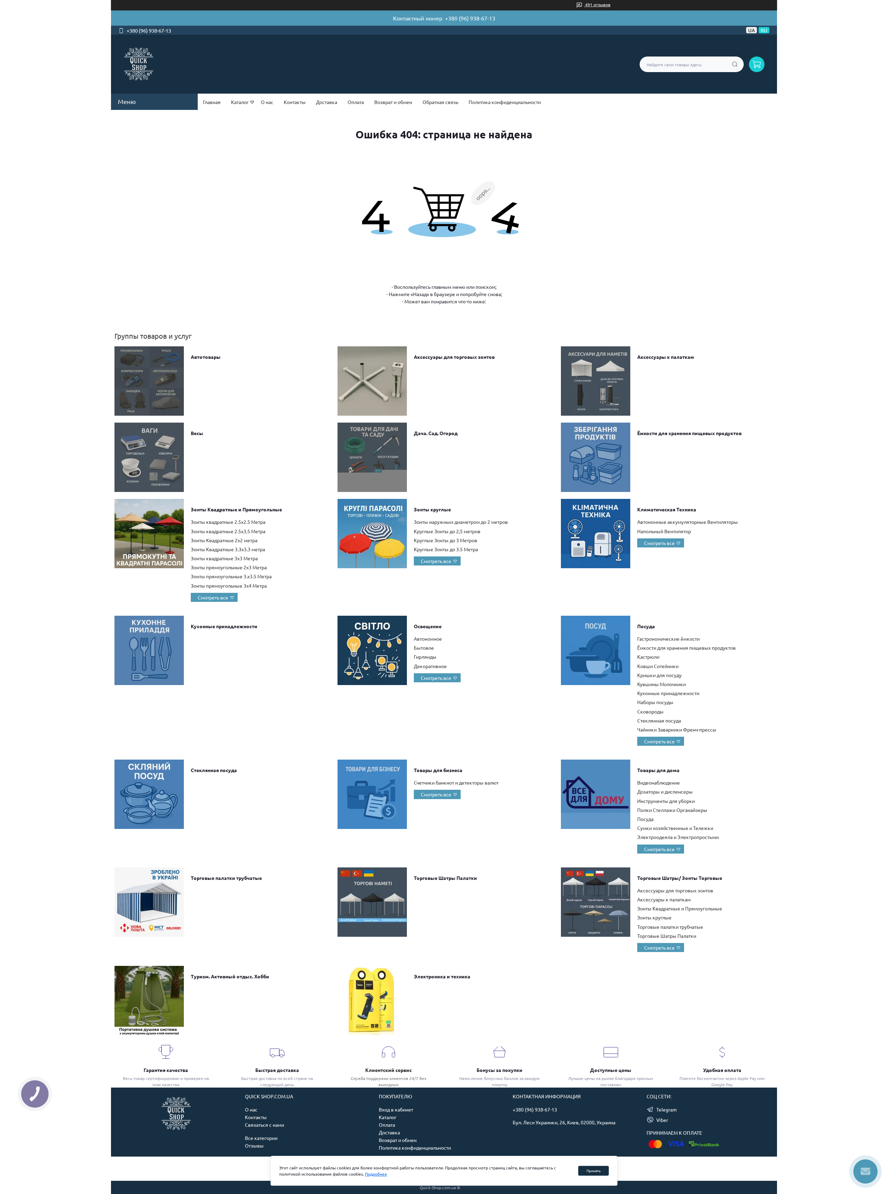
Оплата (356, 102)
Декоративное (430, 666)
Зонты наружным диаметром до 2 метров (461, 522)
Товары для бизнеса (438, 770)
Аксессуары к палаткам (665, 357)
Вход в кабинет (396, 1109)
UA (751, 30)
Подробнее (376, 1174)
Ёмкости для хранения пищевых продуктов (689, 433)
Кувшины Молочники (661, 684)
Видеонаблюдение (658, 782)
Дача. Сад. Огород (436, 433)
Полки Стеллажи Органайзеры (672, 810)
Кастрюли (648, 657)
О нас (267, 102)
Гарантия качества (166, 1070)
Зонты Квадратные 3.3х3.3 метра (228, 549)
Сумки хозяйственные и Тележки (675, 828)
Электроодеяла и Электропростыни (678, 837)
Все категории (261, 1138)
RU (764, 30)
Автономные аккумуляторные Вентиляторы (687, 522)
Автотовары (206, 357)
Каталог (387, 1117)
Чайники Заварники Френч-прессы (676, 729)
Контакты (295, 102)
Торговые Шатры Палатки (445, 878)
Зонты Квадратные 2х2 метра (224, 540)
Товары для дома (658, 770)
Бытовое (424, 647)
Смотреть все (213, 597)
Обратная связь (440, 102)
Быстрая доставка (277, 1070)
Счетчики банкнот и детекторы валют (456, 782)
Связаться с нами (264, 1125)
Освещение (428, 626)
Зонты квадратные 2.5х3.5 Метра (228, 531)
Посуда (646, 626)
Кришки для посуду (659, 675)
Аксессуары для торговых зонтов (454, 357)
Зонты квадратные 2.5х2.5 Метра (228, 522)
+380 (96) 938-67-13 (470, 18)
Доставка (326, 102)
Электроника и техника (442, 976)
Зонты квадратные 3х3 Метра (224, 558)
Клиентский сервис (388, 1070)
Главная (212, 102)
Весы (197, 433)
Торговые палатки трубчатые (226, 878)
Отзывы (254, 1145)
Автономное (428, 638)
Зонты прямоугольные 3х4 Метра (229, 585)
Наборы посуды (655, 702)
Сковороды (650, 711)
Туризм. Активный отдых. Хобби (230, 976)
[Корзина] (757, 64)
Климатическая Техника (666, 509)
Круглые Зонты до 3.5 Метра (446, 549)
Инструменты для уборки (666, 801)
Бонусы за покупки (499, 1070)
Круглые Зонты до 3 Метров (445, 540)
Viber (662, 1120)
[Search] (734, 64)
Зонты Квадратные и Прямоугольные (236, 509)
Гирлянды (425, 657)
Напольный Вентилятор (664, 531)
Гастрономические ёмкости (668, 638)
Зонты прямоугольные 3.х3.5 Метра (231, 576)
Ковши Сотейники (657, 666)
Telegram (666, 1109)
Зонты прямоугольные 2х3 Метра (229, 567)
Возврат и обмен (393, 102)
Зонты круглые (432, 509)
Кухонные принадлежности (224, 626)
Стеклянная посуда (659, 720)
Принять (593, 1170)
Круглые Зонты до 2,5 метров (447, 531)
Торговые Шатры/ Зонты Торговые (679, 878)
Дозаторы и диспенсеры (665, 791)
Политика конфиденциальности (505, 102)
